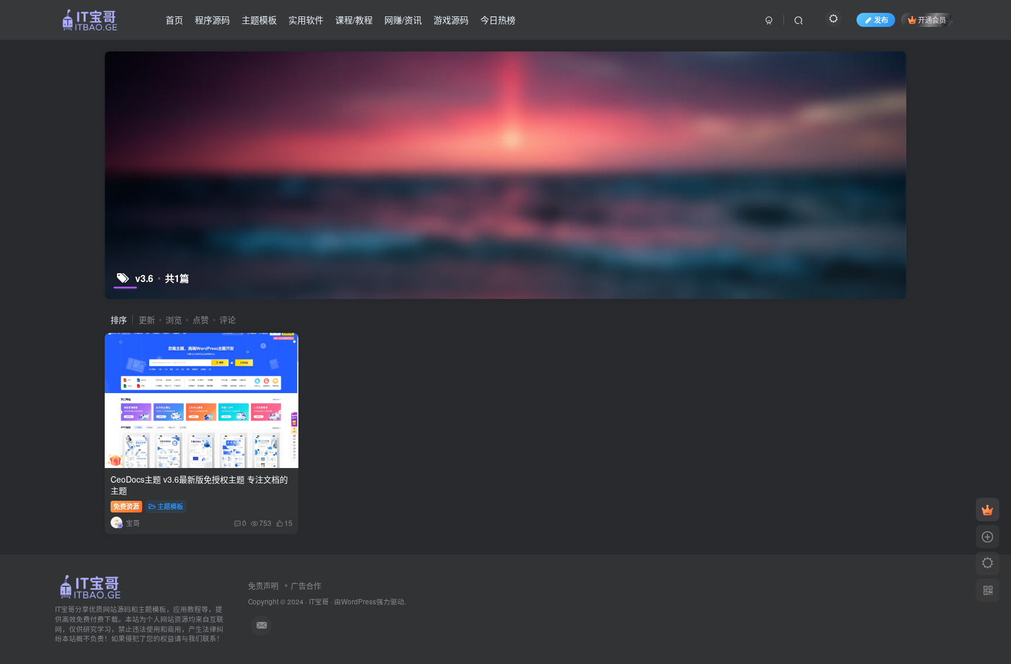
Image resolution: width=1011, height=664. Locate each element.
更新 (147, 319)
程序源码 (212, 19)
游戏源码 (451, 19)
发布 (881, 20)
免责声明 (263, 585)
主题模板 (259, 19)
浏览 (174, 319)
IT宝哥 (319, 601)
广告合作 (306, 585)
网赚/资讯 (403, 19)
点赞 (200, 319)
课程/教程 (354, 19)
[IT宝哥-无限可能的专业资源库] (92, 585)
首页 (174, 19)
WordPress (358, 601)
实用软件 (306, 19)
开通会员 (932, 20)
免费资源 (126, 506)
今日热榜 (497, 19)
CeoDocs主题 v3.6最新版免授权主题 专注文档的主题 (199, 485)
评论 (227, 319)
